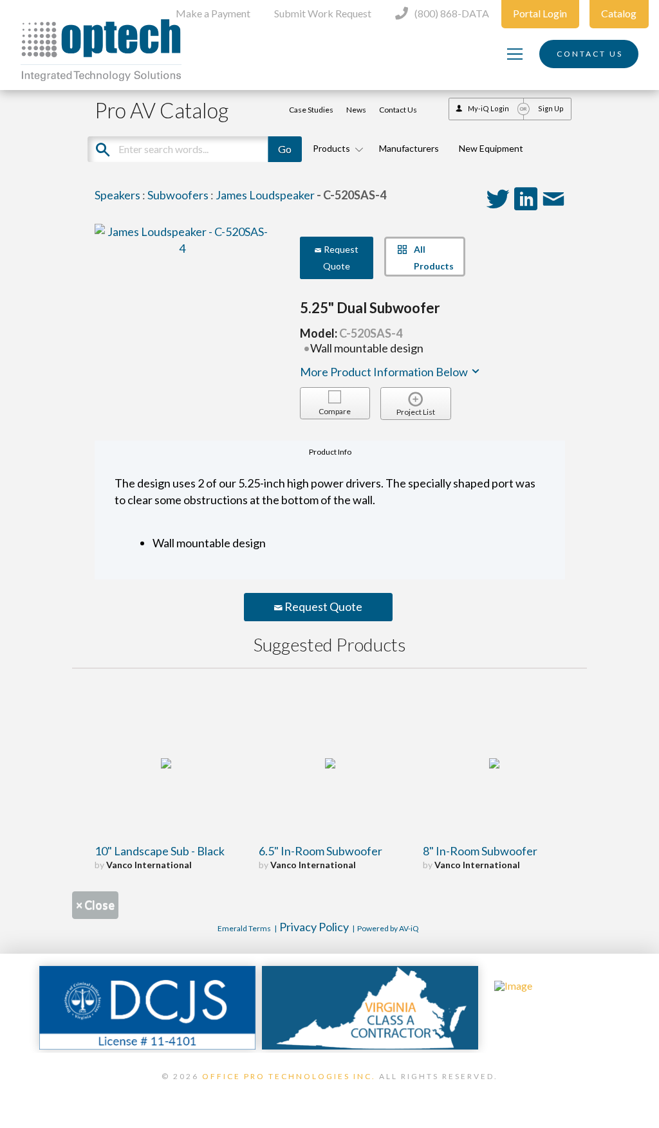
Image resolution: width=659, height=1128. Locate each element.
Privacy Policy (314, 927)
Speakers (117, 195)
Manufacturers (409, 148)
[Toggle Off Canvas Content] (515, 54)
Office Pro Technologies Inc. (289, 1076)
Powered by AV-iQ (388, 928)
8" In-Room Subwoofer (480, 851)
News (356, 109)
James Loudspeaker (265, 195)
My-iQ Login (488, 108)
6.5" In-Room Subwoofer (320, 851)
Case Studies (311, 109)
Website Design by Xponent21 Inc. (329, 1092)
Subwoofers (178, 195)
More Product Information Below (385, 372)
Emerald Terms (244, 928)
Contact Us (398, 109)
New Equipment (491, 148)
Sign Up (551, 108)
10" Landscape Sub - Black (160, 851)
